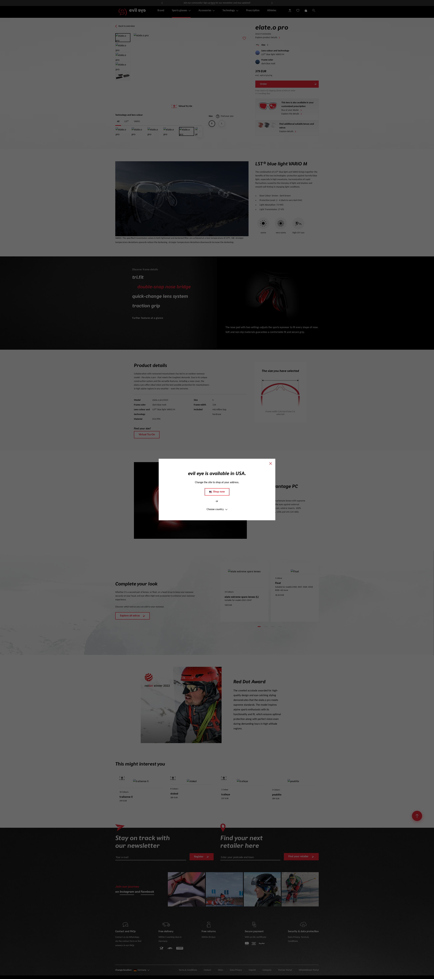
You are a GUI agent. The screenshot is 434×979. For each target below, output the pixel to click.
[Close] (270, 463)
